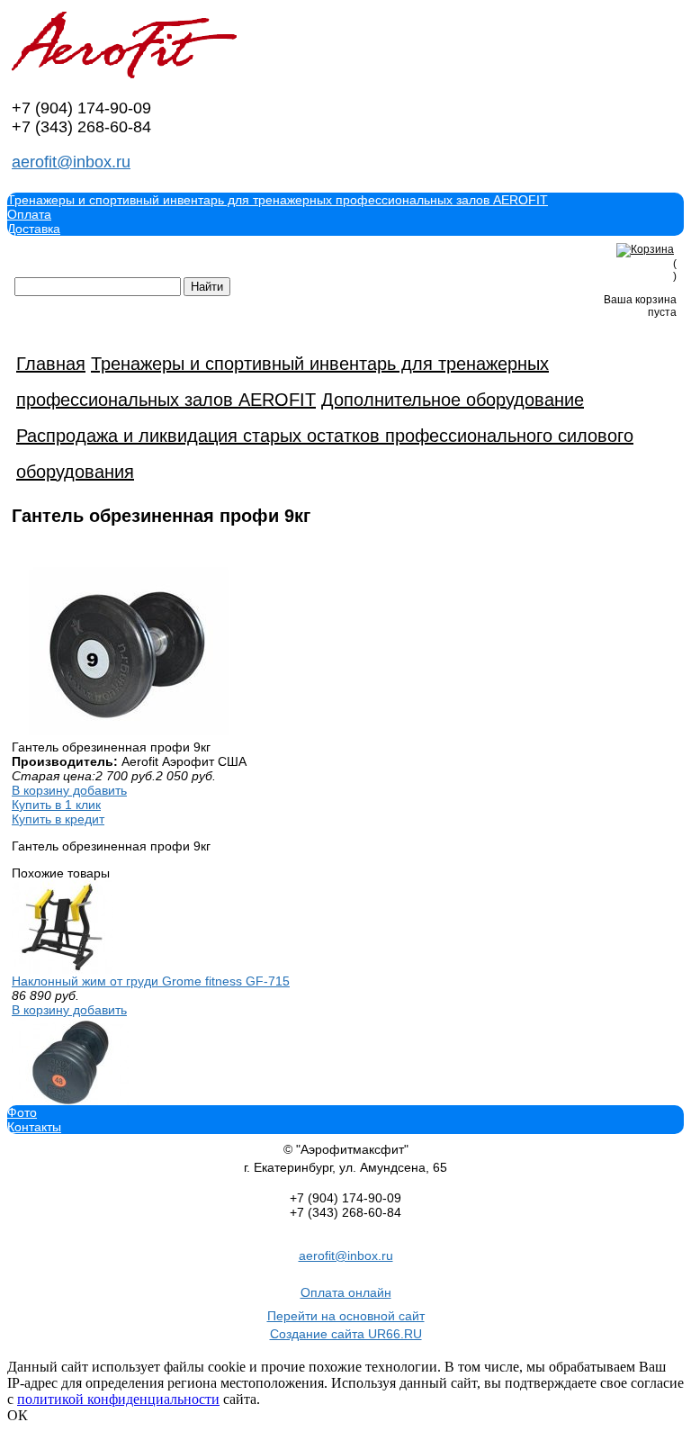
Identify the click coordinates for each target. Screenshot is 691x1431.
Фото (22, 1112)
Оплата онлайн (346, 1292)
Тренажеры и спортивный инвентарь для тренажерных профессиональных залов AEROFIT (277, 200)
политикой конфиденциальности (118, 1399)
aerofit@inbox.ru (71, 162)
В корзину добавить (69, 790)
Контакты (34, 1127)
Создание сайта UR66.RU (346, 1334)
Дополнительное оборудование (452, 400)
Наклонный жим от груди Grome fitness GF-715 (151, 981)
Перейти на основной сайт (346, 1316)
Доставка (33, 228)
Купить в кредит (58, 819)
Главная (50, 364)
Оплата (29, 214)
